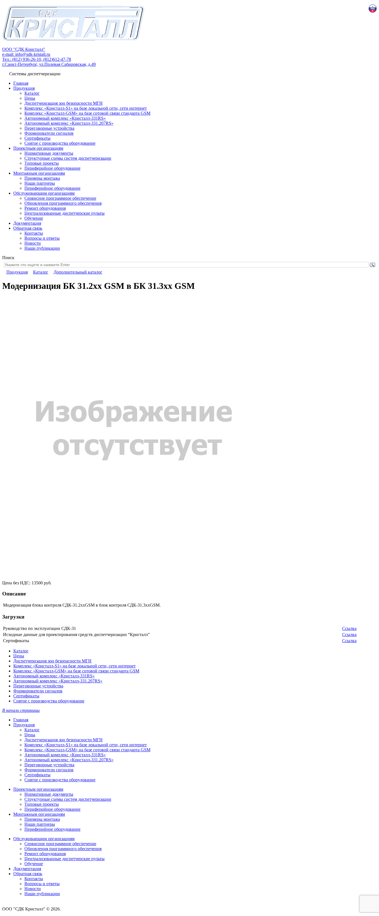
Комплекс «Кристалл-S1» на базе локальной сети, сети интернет (85, 108)
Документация (27, 223)
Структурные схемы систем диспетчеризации (67, 158)
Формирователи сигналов (49, 133)
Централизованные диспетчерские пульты (64, 213)
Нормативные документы (48, 153)
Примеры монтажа (42, 178)
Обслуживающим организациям (44, 193)
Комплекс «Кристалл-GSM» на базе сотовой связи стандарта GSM (87, 113)
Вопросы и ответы (42, 238)
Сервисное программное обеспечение (60, 198)
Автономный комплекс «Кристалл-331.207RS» (68, 123)
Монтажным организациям (39, 173)
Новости (32, 243)
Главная (20, 83)
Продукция (24, 88)
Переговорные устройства (49, 128)
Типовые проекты (41, 163)
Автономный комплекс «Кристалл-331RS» (65, 118)
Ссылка (349, 628)
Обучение (33, 218)
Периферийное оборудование (52, 168)
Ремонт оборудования (45, 208)
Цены (29, 98)
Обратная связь (27, 228)
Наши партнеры (39, 183)
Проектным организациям (38, 148)
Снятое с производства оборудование (59, 143)
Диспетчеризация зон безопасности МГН (63, 103)
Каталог (32, 93)
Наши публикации (42, 248)
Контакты (33, 233)
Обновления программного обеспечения (63, 203)
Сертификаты (37, 138)
